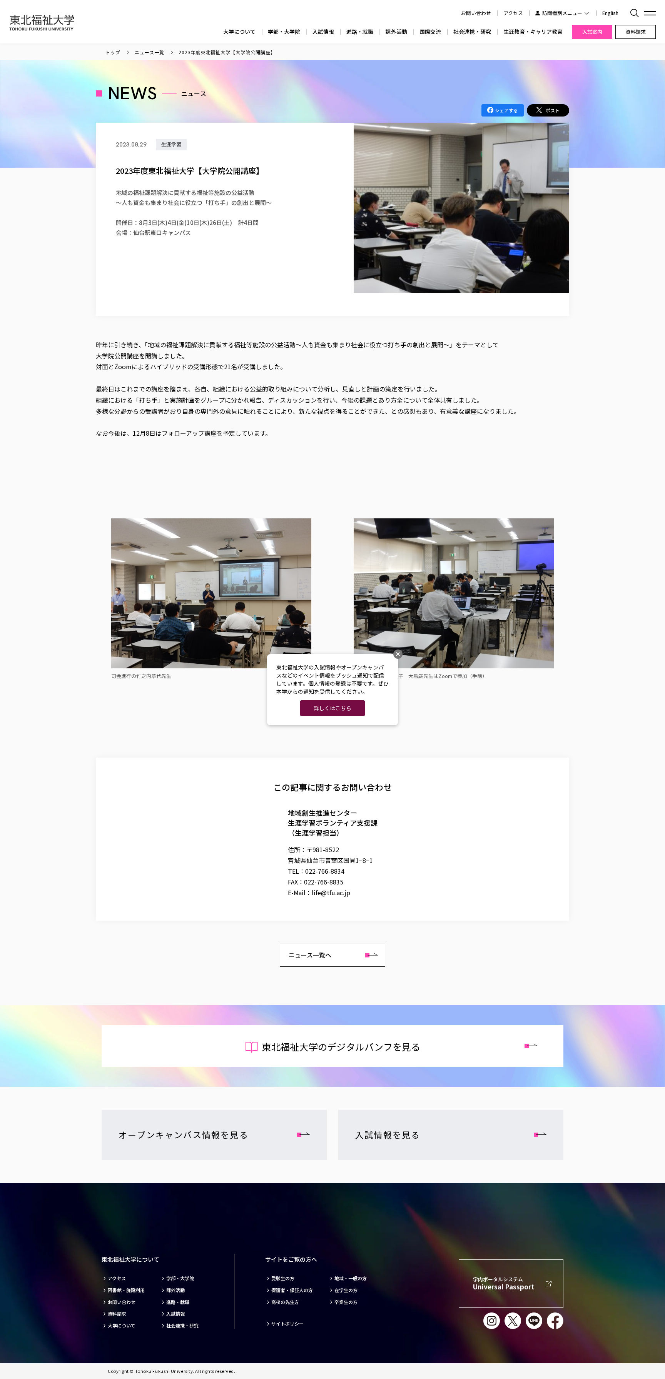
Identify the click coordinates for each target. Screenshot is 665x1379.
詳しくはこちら (332, 708)
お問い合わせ (121, 1302)
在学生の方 (346, 1290)
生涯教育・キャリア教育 (533, 31)
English (610, 13)
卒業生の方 (346, 1302)
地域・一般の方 (350, 1278)
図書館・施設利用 (126, 1290)
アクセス (513, 13)
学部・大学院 (284, 31)
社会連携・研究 (472, 31)
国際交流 (430, 31)
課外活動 (396, 31)
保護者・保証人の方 (292, 1290)
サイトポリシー (287, 1324)
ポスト (553, 110)
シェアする (506, 110)
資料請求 (117, 1314)
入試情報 (323, 31)
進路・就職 (359, 31)
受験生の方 (282, 1278)
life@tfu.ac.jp (331, 892)
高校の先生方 (285, 1302)
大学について (239, 31)
